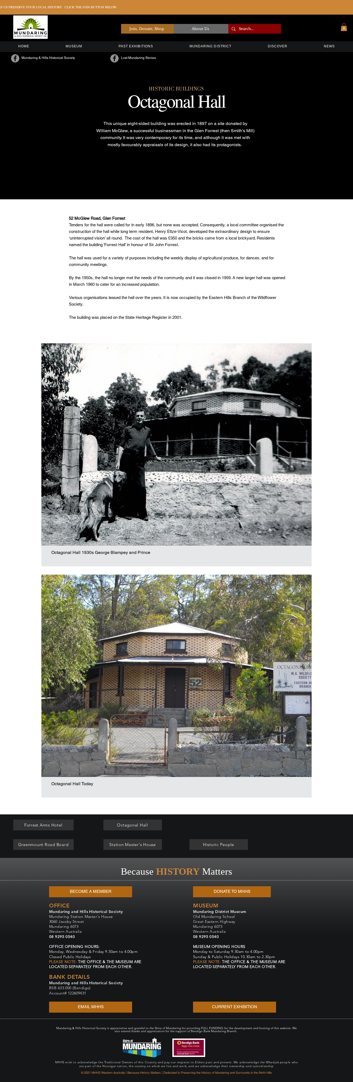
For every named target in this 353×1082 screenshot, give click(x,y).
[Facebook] (15, 58)
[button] (344, 27)
